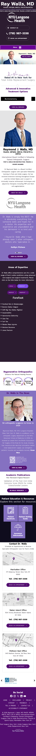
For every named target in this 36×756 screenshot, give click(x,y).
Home (5, 700)
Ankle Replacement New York (18, 726)
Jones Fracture (7, 330)
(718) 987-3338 (19, 33)
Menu (15, 47)
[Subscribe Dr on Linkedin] (21, 696)
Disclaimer (16, 700)
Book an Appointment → (18, 585)
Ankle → (12, 286)
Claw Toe (5, 318)
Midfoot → (12, 292)
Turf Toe (5, 321)
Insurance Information (18, 534)
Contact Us (14, 28)
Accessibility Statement (18, 708)
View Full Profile (26, 56)
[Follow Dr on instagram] (14, 696)
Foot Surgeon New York (8, 724)
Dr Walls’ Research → (18, 490)
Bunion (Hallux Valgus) (10, 307)
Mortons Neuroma (8, 327)
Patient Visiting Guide (25, 517)
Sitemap (11, 703)
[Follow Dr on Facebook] (11, 696)
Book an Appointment (18, 38)
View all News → (18, 468)
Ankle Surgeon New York (26, 724)
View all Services (18, 107)
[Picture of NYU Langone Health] (18, 17)
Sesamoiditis (6, 313)
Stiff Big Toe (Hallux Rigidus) (12, 310)
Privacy (29, 700)
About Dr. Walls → (18, 193)
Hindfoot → (23, 292)
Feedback (23, 703)
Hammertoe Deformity (10, 315)
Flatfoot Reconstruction (18, 98)
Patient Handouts (11, 517)
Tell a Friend (10, 705)
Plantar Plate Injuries (9, 324)
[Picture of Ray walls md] (18, 7)
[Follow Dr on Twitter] (18, 696)
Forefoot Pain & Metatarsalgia (12, 304)
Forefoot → (23, 286)
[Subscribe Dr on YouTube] (24, 696)
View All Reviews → (18, 256)
